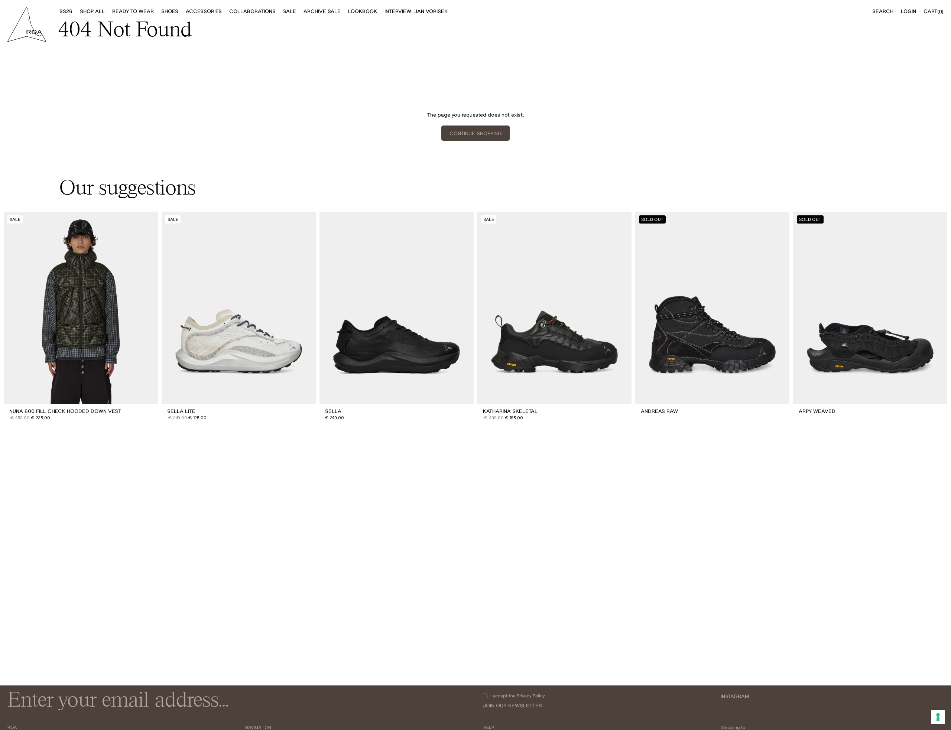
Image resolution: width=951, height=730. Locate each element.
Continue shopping (475, 133)
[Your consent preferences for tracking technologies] (938, 717)
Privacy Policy (531, 695)
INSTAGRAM (735, 696)
